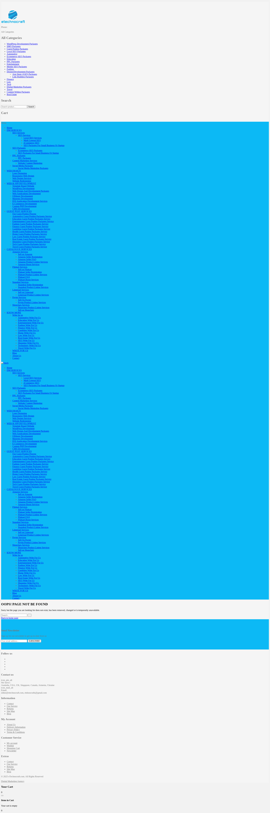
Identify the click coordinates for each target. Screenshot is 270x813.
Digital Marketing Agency (12, 781)
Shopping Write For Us (28, 343)
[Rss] (7, 669)
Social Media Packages (22, 165)
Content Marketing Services (24, 160)
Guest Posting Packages (17, 49)
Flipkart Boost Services (28, 279)
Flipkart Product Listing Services (32, 274)
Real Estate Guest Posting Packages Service (31, 239)
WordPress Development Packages (22, 44)
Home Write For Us (27, 333)
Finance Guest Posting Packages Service (30, 226)
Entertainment (13, 64)
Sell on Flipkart (25, 269)
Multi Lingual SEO (32, 140)
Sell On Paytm (24, 300)
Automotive (12, 54)
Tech (9, 84)
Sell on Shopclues (26, 310)
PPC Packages (13, 61)
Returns (10, 708)
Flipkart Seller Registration (30, 272)
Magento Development (22, 198)
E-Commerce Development (24, 203)
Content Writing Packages (18, 92)
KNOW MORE (14, 312)
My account (12, 743)
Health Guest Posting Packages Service (29, 231)
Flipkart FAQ (24, 277)
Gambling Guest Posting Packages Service (31, 229)
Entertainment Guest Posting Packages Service (33, 221)
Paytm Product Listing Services (32, 302)
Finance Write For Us (27, 328)
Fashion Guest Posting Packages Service (30, 224)
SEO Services (18, 133)
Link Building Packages (23, 77)
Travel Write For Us (27, 348)
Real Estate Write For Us (29, 338)
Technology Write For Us (29, 345)
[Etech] (4, 363)
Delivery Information (16, 727)
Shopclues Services (21, 305)
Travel (9, 89)
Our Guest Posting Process (24, 214)
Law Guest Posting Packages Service (28, 236)
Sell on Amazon (25, 254)
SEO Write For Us (26, 340)
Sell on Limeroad (25, 292)
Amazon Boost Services (28, 264)
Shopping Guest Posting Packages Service (31, 241)
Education (11, 59)
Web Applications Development (26, 193)
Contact (15, 358)
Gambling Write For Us (28, 330)
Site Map (11, 711)
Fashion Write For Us (27, 325)
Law (9, 82)
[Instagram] (7, 664)
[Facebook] (7, 659)
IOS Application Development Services (29, 201)
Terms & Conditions (16, 732)
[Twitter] (7, 661)
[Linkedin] (7, 666)
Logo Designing (19, 173)
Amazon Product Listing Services (33, 262)
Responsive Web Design (23, 176)
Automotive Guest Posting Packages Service (32, 216)
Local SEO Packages (16, 51)
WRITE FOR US (20, 350)
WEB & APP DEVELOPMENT (21, 183)
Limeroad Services (20, 290)
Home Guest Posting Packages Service (29, 234)
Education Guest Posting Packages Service (31, 219)
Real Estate (12, 94)
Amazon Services (20, 252)
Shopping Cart (13, 748)
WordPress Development (23, 188)
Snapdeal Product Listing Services (33, 287)
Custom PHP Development (24, 206)
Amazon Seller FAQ (27, 259)
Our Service (12, 706)
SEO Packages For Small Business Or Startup (44, 145)
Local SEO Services (33, 138)
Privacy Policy (13, 729)
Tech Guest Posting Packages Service (29, 244)
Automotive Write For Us (29, 317)
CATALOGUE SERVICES (19, 249)
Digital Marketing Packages (19, 87)
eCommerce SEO (31, 143)
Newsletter (11, 751)
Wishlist (10, 745)
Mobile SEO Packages (17, 66)
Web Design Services (21, 178)
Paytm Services (19, 297)
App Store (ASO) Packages (24, 74)
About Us (16, 355)
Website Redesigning (21, 181)
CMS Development (21, 209)
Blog (14, 353)
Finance (10, 79)
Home (9, 127)
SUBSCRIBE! (34, 641)
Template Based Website (23, 186)
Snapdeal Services (20, 282)
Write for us (17, 315)
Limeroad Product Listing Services (33, 295)
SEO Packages (19, 148)
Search (31, 107)
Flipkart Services (19, 267)
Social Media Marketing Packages (33, 168)
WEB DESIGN (14, 171)
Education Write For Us (28, 320)
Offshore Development (22, 196)
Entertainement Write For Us (30, 323)
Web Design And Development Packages (30, 191)
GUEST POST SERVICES (19, 211)
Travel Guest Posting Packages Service (29, 247)
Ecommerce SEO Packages (19, 56)
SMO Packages (14, 46)
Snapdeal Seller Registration (30, 285)
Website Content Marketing (30, 163)
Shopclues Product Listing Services (33, 307)
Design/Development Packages (20, 71)
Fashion (10, 69)
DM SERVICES (14, 130)
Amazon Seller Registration (30, 257)
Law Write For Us (26, 335)
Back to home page (9, 618)
